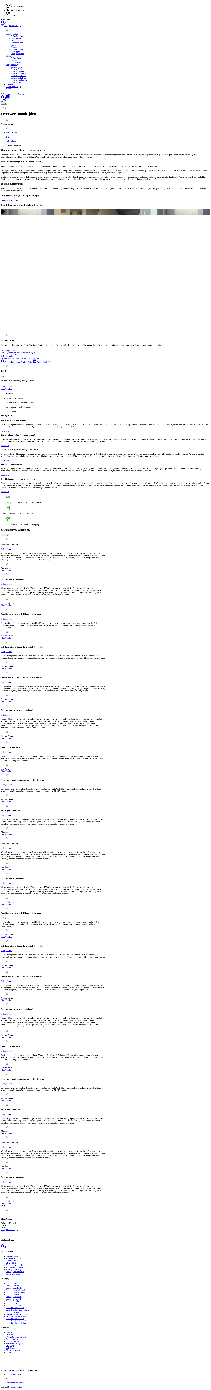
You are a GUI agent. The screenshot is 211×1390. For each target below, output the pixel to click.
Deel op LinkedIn (44, 362)
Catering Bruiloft (17, 71)
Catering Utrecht (12, 1286)
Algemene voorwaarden (15, 1350)
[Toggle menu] (2, 106)
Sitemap (9, 1352)
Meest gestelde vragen (14, 1269)
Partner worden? (12, 1339)
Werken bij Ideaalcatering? (16, 1337)
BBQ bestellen (16, 38)
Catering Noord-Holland (15, 1290)
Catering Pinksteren (18, 69)
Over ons (9, 84)
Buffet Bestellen (17, 36)
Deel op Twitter (27, 362)
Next (3, 1206)
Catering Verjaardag (18, 73)
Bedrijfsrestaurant (17, 54)
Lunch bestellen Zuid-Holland (17, 1310)
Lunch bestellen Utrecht (15, 1308)
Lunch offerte (16, 62)
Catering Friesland (13, 1303)
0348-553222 (6, 1227)
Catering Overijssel (13, 1299)
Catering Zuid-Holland (14, 1288)
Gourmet (14, 47)
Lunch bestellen (17, 43)
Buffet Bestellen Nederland (16, 1314)
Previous (5, 535)
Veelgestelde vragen (13, 87)
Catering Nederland (13, 1283)
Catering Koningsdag (19, 80)
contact (8, 89)
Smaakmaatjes (16, 1387)
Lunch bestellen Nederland (16, 1323)
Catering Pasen (16, 67)
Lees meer (5, 431)
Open (4, 103)
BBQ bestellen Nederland (16, 1316)
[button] (108, 34)
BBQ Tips (10, 1346)
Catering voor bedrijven (15, 1272)
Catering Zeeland (12, 1312)
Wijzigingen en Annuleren (16, 1267)
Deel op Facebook (12, 362)
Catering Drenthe (12, 1301)
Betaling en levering (13, 1341)
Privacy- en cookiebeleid (15, 1374)
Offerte (8, 56)
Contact (21, 94)
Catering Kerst (16, 82)
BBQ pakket (11, 1263)
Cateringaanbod (12, 34)
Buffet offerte (16, 58)
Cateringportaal (17, 51)
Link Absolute (6, 389)
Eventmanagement (18, 49)
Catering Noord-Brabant (15, 1292)
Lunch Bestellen (12, 1261)
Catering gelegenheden (15, 1265)
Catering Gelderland (13, 1294)
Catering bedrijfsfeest (19, 78)
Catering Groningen (13, 1305)
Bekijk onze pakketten (9, 200)
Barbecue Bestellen (13, 1258)
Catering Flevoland (13, 1297)
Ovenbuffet (15, 40)
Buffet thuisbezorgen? (14, 1343)
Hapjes (13, 45)
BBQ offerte (15, 60)
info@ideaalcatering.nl (9, 1230)
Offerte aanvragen (13, 1274)
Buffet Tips (10, 1348)
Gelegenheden (11, 65)
